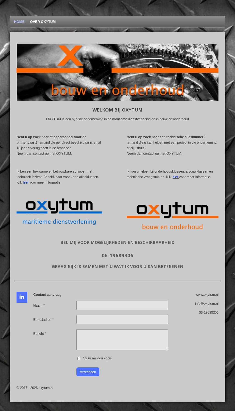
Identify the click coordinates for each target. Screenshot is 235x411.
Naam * (39, 305)
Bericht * (39, 334)
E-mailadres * (43, 320)
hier (26, 182)
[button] (214, 47)
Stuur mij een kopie (97, 358)
